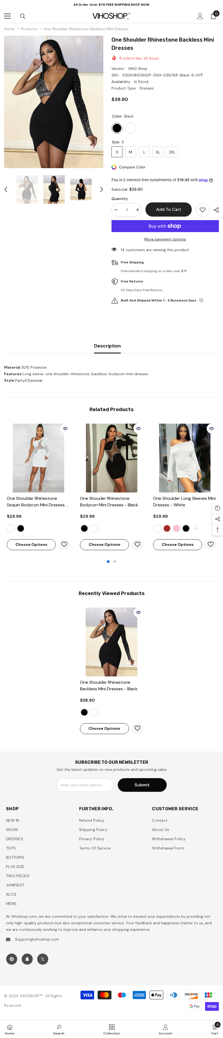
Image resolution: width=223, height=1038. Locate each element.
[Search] (23, 16)
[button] (6, 189)
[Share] (214, 210)
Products (29, 28)
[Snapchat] (27, 959)
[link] (59, 1029)
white (11, 528)
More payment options (165, 239)
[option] (53, 102)
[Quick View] (65, 428)
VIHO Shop (137, 68)
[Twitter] (42, 959)
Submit (142, 785)
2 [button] (114, 561)
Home (9, 28)
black (21, 528)
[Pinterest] (11, 959)
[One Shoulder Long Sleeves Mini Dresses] (184, 458)
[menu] (7, 16)
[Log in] (200, 16)
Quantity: (120, 198)
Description (107, 346)
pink (176, 528)
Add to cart (167, 209)
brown (167, 528)
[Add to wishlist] (202, 210)
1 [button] (108, 561)
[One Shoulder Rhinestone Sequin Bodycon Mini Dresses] (38, 458)
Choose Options (31, 544)
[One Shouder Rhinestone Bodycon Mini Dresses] (111, 458)
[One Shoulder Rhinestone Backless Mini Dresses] (111, 642)
